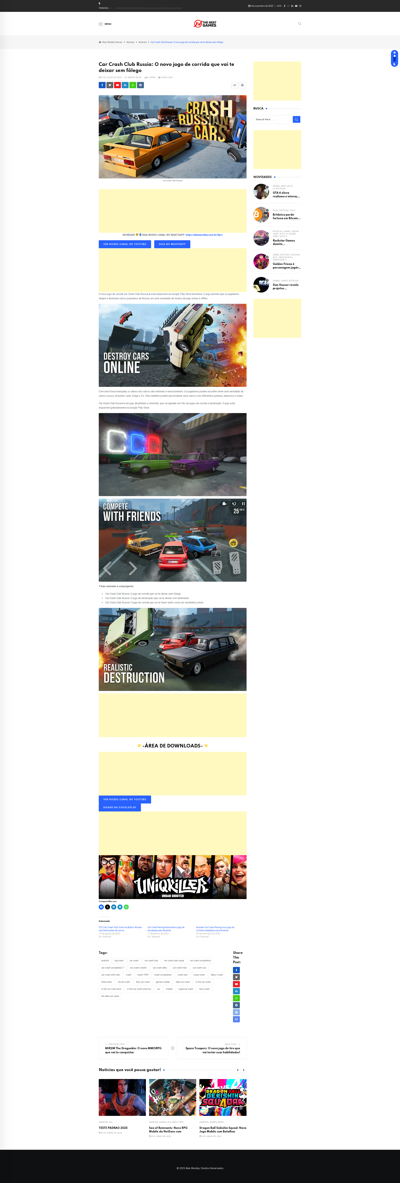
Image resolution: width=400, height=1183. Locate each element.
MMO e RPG (178, 1122)
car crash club (151, 960)
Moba (221, 1122)
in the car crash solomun (139, 989)
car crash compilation (200, 960)
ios (158, 989)
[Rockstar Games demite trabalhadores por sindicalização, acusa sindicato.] (261, 238)
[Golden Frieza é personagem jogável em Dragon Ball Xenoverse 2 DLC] (261, 261)
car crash (134, 960)
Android (103, 1122)
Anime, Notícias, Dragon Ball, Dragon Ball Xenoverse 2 (286, 257)
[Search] (299, 23)
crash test (183, 975)
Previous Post (117, 1044)
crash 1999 (142, 975)
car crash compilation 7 (112, 967)
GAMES (163, 1122)
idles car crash (183, 982)
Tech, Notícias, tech (284, 210)
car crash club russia (174, 960)
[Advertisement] (173, 211)
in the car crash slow (111, 989)
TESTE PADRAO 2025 (113, 1128)
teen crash (204, 989)
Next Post (231, 1044)
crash (128, 975)
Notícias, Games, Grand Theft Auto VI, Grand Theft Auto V (286, 233)
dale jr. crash (217, 975)
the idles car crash (110, 996)
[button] (238, 1070)
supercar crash (186, 989)
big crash (119, 960)
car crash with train (110, 975)
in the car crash (203, 982)
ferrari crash (124, 982)
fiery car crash (143, 982)
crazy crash (199, 975)
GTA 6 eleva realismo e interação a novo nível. (287, 196)
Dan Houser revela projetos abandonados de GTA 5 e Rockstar (143, 8)
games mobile (163, 982)
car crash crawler (138, 967)
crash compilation (163, 975)
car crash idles (160, 967)
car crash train (180, 967)
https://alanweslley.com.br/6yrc (204, 234)
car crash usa (199, 967)
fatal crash (106, 982)
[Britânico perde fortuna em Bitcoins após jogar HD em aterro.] (261, 214)
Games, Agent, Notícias (286, 281)
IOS (110, 1122)
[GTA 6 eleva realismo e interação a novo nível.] (261, 191)
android (105, 960)
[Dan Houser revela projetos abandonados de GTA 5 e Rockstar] (261, 285)
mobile (169, 989)
